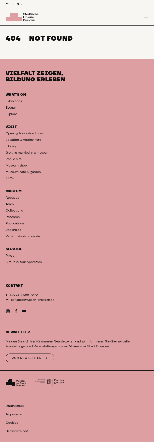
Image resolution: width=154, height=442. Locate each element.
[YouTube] (24, 312)
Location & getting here (23, 139)
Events (11, 107)
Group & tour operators (24, 262)
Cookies (12, 422)
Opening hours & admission (26, 133)
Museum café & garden (23, 172)
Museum (14, 191)
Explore (11, 114)
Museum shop (16, 165)
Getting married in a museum (28, 152)
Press (10, 255)
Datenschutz (15, 405)
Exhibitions (14, 101)
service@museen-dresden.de (32, 299)
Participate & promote (23, 236)
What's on (16, 94)
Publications (15, 223)
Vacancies (13, 229)
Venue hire (13, 159)
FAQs (10, 178)
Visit (11, 126)
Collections (14, 210)
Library (11, 146)
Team (10, 204)
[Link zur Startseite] (23, 17)
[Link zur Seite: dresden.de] (49, 383)
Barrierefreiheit (17, 431)
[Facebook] (16, 312)
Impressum (14, 414)
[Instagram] (8, 312)
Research (13, 217)
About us (12, 197)
